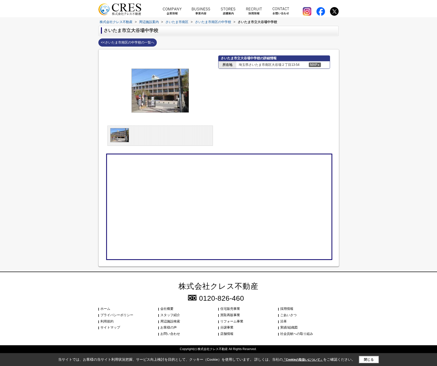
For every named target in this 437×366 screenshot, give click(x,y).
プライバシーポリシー (116, 315)
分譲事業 (226, 327)
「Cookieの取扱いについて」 (303, 359)
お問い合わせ (170, 334)
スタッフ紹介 (170, 315)
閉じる (369, 359)
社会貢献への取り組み (296, 334)
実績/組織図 (289, 327)
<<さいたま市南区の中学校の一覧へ (127, 42)
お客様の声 (168, 327)
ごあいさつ (288, 315)
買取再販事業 (230, 315)
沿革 (283, 321)
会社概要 (166, 309)
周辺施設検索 (170, 321)
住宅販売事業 (230, 309)
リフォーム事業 (231, 321)
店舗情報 (226, 334)
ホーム (105, 309)
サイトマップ (110, 327)
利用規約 (107, 321)
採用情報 (286, 309)
